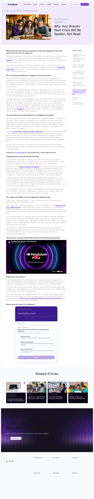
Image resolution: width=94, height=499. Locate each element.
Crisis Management (76, 463)
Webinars (55, 478)
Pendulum (20, 109)
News (73, 481)
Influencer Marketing (58, 466)
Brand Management (76, 460)
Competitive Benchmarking (78, 466)
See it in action (84, 4)
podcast (9, 60)
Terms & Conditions (84, 489)
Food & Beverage (38, 481)
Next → (36, 357)
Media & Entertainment (39, 478)
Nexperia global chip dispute (29, 167)
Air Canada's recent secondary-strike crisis (28, 131)
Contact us (76, 4)
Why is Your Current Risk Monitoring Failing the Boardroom (41, 298)
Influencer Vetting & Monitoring (79, 468)
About (73, 476)
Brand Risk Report (20, 152)
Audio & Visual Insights (58, 463)
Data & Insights (37, 460)
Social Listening (56, 460)
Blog (54, 476)
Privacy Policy (75, 489)
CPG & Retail (37, 476)
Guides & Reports (57, 481)
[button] (27, 4)
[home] (12, 4)
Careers (74, 478)
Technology (36, 484)
